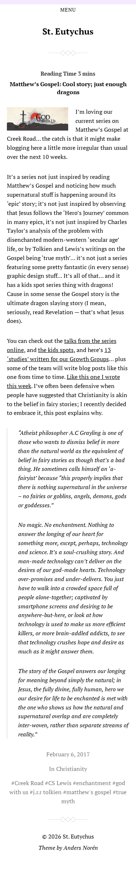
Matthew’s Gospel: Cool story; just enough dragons (68, 88)
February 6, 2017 (68, 754)
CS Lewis (59, 783)
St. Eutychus (68, 31)
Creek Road (29, 783)
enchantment (93, 783)
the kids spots (56, 350)
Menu (68, 9)
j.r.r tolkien (47, 792)
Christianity (71, 769)
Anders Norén (80, 848)
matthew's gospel (88, 792)
